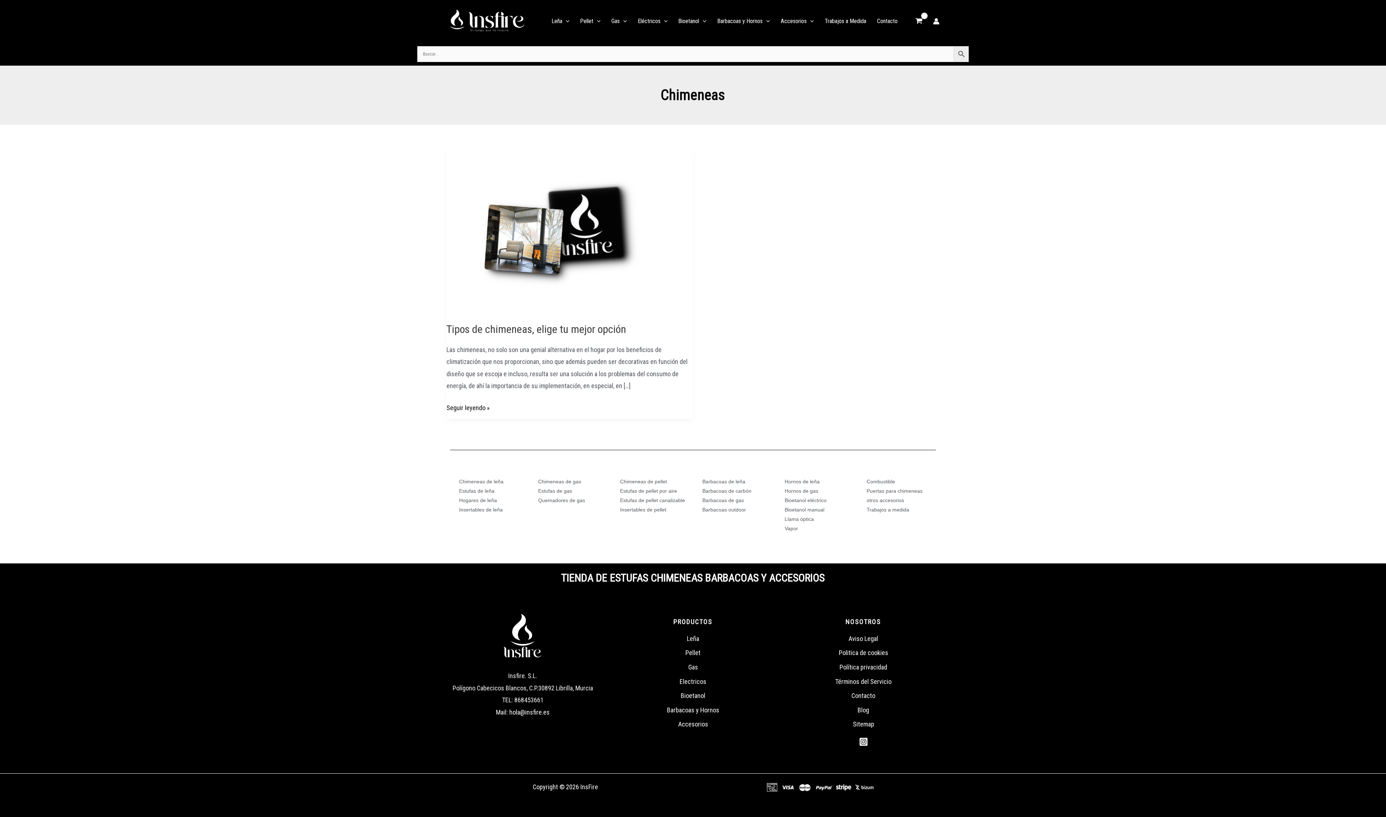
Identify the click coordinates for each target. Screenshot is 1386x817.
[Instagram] (863, 741)
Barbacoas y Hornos (693, 710)
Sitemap (863, 724)
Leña (693, 638)
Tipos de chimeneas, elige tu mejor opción (536, 329)
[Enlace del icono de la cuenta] (936, 21)
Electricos (693, 681)
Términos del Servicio (863, 681)
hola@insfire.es (529, 712)
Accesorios (693, 724)
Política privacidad (863, 667)
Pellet (693, 652)
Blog (863, 710)
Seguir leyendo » (468, 407)
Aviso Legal (863, 638)
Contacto (863, 695)
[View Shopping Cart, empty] (919, 21)
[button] (566, 21)
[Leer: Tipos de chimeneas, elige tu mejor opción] (554, 231)
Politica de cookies (863, 652)
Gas (693, 667)
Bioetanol (693, 695)
